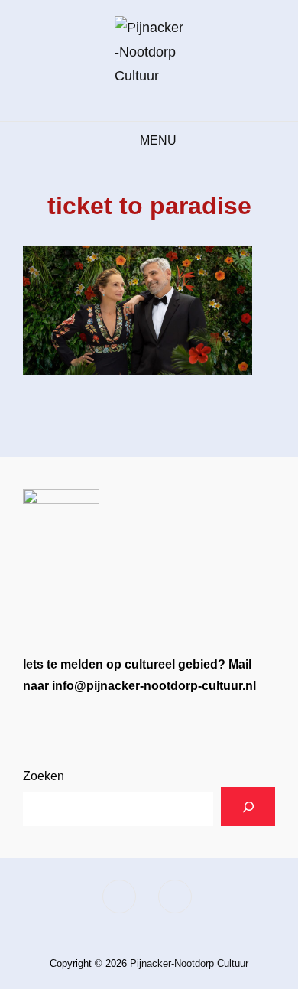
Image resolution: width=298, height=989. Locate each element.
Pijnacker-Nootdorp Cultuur (189, 963)
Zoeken (43, 775)
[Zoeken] (248, 806)
